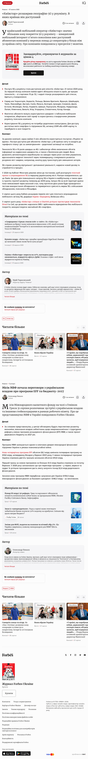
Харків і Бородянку (41, 197)
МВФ (12, 588)
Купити (33, 73)
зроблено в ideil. (79, 754)
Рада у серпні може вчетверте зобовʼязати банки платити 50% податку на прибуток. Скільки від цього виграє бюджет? (34, 511)
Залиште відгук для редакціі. (14, 310)
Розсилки (32, 709)
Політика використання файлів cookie (17, 717)
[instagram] (75, 655)
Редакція (5, 725)
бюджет (5, 588)
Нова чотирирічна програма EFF (17, 452)
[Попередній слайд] (78, 597)
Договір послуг (30, 705)
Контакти (6, 702)
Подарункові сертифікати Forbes (15, 742)
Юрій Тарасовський (16, 22)
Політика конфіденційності (13, 713)
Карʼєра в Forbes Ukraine (11, 705)
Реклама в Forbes (24, 735)
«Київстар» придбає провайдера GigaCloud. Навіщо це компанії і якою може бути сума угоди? (34, 240)
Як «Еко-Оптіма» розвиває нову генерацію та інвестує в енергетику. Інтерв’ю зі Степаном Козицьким (17, 357)
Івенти (5, 709)
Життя (36, 356)
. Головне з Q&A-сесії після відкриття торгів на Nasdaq (34, 257)
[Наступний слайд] (83, 327)
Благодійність (7, 738)
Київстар (10, 318)
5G (4, 318)
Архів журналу (8, 735)
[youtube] (84, 655)
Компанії (5, 365)
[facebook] (70, 655)
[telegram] (80, 655)
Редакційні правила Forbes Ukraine (16, 721)
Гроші (6, 501)
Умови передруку (18, 709)
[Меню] (84, 3)
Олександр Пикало (15, 396)
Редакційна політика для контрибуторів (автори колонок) (18, 730)
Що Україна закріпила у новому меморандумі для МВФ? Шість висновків (32, 526)
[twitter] (66, 655)
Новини (4, 9)
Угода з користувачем (22, 702)
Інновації (8, 232)
